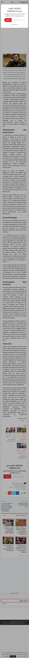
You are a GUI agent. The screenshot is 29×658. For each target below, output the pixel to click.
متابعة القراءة (14, 24)
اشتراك (8, 20)
